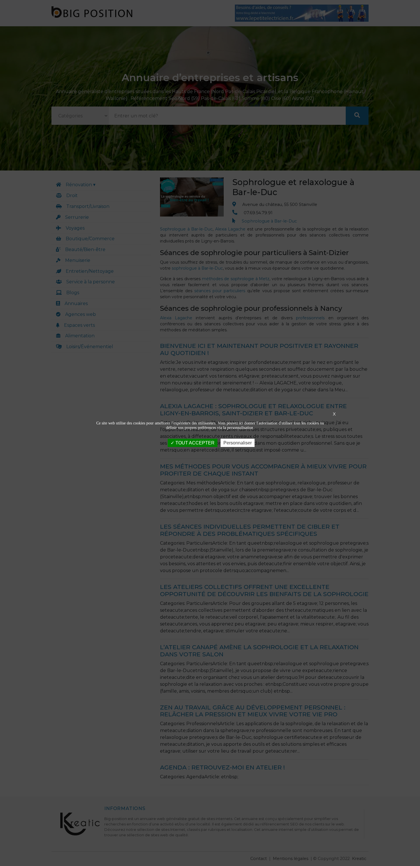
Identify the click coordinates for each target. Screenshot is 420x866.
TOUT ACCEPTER (194, 442)
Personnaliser (237, 442)
